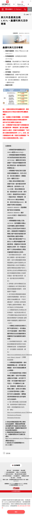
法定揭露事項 (16, 475)
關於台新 (9, 470)
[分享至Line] (27, 14)
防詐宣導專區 (16, 470)
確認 (16, 512)
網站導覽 (23, 470)
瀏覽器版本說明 (25, 475)
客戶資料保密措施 (7, 475)
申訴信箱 (19, 477)
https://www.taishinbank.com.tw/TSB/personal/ (18, 438)
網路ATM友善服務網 (21, 472)
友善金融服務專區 (10, 472)
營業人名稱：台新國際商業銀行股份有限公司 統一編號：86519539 (16, 480)
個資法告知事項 (9, 474)
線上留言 (13, 477)
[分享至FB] (24, 14)
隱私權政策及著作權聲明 (20, 474)
